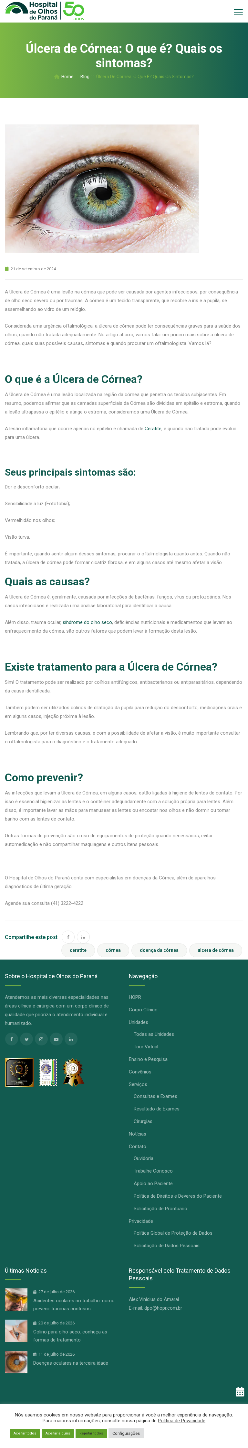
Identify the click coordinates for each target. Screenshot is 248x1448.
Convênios (140, 1072)
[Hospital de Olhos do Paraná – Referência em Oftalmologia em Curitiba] (44, 11)
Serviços (138, 1084)
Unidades (138, 1022)
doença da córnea (159, 950)
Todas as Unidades (154, 1034)
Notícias (137, 1134)
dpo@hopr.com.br (163, 1308)
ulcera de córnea (216, 950)
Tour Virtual (146, 1047)
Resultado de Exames (157, 1109)
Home (66, 76)
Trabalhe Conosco (153, 1171)
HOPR (135, 997)
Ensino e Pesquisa (148, 1059)
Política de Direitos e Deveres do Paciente (178, 1196)
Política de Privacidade (181, 1421)
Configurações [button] (126, 1433)
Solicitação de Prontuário (160, 1208)
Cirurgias (143, 1121)
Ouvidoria (143, 1158)
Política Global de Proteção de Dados (173, 1233)
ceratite (78, 950)
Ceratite (153, 429)
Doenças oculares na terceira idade (70, 1363)
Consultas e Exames (155, 1096)
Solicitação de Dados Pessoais (167, 1245)
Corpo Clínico (143, 1010)
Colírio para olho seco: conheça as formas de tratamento (70, 1336)
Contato (137, 1146)
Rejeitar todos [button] (91, 1433)
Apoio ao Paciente (153, 1183)
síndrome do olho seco (87, 622)
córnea (113, 950)
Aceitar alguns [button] (58, 1433)
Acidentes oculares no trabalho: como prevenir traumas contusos (74, 1305)
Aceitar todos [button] (25, 1433)
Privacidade (141, 1221)
